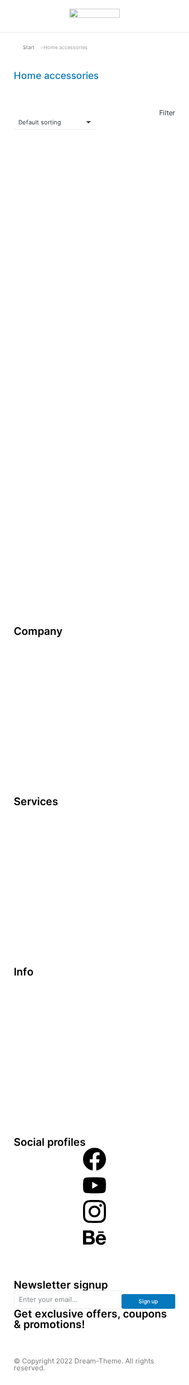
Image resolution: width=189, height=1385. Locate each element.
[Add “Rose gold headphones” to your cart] (163, 523)
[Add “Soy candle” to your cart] (163, 291)
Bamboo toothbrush (48, 314)
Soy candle (118, 314)
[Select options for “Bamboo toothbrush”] (78, 291)
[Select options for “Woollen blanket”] (78, 523)
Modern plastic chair (48, 430)
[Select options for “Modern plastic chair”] (78, 407)
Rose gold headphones (120, 551)
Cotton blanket (124, 430)
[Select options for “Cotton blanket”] (163, 407)
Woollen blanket (41, 546)
